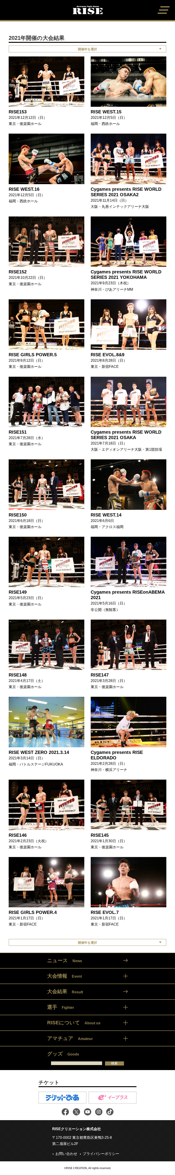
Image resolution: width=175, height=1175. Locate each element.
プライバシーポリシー (101, 1154)
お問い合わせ (66, 1154)
